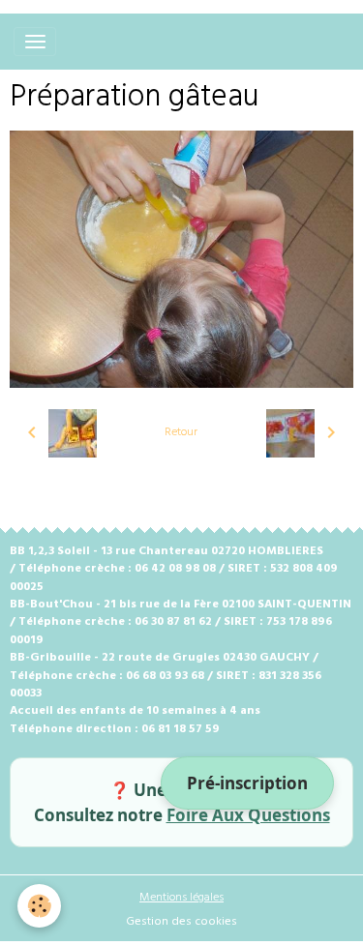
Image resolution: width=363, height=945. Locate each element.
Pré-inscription (247, 783)
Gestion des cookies (181, 921)
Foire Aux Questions (248, 815)
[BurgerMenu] (35, 41)
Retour (181, 432)
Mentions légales (181, 897)
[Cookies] (39, 906)
